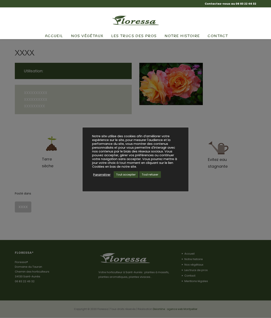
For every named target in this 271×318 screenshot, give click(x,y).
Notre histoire (182, 36)
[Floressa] (135, 20)
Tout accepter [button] (126, 175)
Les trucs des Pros (134, 36)
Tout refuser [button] (150, 175)
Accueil (54, 36)
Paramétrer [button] (102, 175)
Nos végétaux (87, 36)
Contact (218, 36)
